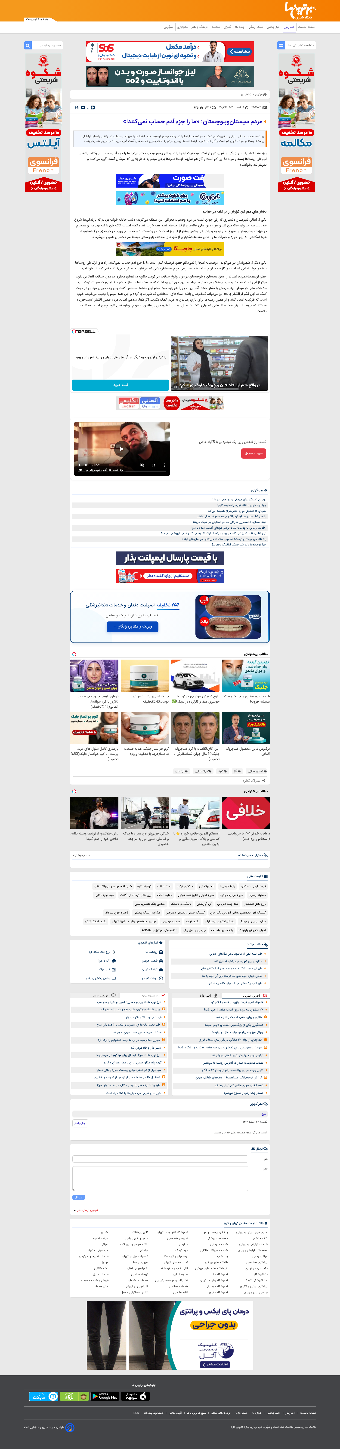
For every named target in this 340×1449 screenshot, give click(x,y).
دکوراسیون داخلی (137, 1268)
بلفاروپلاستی (206, 886)
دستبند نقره (164, 886)
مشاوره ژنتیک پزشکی (147, 912)
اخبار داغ (205, 995)
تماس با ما (241, 1413)
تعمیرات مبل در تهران (135, 1256)
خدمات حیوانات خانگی (214, 1250)
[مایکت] (43, 1397)
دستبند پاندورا (257, 895)
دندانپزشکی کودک (256, 1280)
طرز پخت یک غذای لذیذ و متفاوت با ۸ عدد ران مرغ (128, 1085)
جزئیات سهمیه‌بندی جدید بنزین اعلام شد (136, 1032)
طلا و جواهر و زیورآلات (134, 1244)
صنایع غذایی (180, 1274)
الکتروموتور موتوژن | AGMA (159, 930)
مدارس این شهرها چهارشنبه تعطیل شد (238, 961)
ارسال (79, 1197)
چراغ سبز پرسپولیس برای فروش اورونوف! (237, 1032)
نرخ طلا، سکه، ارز (99, 952)
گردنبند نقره (144, 886)
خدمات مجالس (178, 1286)
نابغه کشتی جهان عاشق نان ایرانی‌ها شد (239, 1085)
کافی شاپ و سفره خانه (174, 1268)
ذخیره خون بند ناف (116, 912)
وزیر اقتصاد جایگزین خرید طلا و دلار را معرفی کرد (130, 1009)
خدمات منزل (100, 1274)
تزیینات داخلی (139, 1274)
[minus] (83, 108)
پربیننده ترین (150, 995)
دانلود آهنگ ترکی (95, 921)
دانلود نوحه (192, 921)
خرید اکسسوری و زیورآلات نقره (113, 886)
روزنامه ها (151, 952)
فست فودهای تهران (176, 1262)
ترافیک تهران (150, 969)
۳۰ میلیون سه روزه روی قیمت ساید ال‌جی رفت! (233, 1010)
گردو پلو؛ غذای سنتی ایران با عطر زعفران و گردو (132, 1062)
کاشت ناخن (260, 1238)
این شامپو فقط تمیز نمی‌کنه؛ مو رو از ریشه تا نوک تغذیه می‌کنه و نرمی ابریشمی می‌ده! (213, 533)
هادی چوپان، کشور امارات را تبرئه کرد (239, 1017)
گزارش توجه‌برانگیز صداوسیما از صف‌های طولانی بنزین (228, 1077)
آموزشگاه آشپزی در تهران (172, 1232)
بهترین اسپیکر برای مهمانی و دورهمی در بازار (238, 499)
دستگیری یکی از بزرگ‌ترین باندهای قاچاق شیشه (233, 1025)
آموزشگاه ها (220, 1274)
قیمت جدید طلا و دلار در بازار (143, 1017)
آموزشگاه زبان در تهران (214, 1280)
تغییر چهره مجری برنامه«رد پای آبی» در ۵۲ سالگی (232, 1070)
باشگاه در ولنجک (181, 904)
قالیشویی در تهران (137, 1286)
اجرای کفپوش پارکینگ (252, 930)
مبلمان (144, 1250)
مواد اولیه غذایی (104, 895)
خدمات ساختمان (138, 1280)
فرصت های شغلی (221, 1413)
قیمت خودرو (150, 960)
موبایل (104, 1262)
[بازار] (74, 1397)
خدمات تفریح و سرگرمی (93, 1256)
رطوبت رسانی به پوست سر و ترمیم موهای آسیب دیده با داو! (229, 528)
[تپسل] (74, 331)
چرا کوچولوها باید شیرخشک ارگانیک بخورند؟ (239, 544)
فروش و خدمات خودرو (94, 1280)
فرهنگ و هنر (200, 27)
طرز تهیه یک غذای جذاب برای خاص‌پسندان (235, 983)
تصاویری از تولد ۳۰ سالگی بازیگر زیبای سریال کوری (230, 1040)
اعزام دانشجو (100, 1238)
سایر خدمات (101, 1286)
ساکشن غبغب (185, 886)
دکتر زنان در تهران (256, 1268)
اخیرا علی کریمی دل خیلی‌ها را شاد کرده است (133, 1093)
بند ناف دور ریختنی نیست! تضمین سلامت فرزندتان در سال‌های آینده (224, 539)
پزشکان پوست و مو (216, 1232)
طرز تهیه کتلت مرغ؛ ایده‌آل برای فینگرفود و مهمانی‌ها (128, 1055)
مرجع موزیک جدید (231, 895)
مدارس (183, 1244)
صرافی (104, 1244)
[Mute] (182, 387)
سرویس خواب (139, 1262)
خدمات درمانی (219, 1244)
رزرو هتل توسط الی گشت (135, 895)
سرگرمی (169, 27)
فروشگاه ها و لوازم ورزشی (211, 1268)
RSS (136, 1413)
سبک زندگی (256, 27)
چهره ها (240, 27)
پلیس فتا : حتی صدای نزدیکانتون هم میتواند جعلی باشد (231, 516)
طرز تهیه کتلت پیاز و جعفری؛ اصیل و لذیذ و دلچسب (129, 1002)
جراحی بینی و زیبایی (255, 1292)
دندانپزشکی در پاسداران (219, 921)
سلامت (216, 27)
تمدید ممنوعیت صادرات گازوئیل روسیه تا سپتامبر (233, 1063)
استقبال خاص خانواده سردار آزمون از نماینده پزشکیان (127, 1077)
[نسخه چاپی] (76, 108)
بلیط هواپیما (227, 886)
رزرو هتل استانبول (255, 904)
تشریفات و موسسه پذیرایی (171, 1280)
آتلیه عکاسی (180, 1292)
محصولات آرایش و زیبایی (252, 1250)
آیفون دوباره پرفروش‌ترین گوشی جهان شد (237, 1055)
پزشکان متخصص (257, 1262)
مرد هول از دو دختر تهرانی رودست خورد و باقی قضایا (128, 1070)
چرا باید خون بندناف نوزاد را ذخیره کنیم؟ (241, 505)
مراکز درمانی (260, 1256)
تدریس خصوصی (177, 1238)
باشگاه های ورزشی (216, 1262)
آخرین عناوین (251, 995)
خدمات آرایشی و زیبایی (253, 1244)
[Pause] (175, 387)
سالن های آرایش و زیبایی (252, 1232)
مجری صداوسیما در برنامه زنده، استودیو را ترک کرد (129, 1040)
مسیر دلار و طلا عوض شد (145, 1047)
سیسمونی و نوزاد (98, 1250)
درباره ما (257, 1413)
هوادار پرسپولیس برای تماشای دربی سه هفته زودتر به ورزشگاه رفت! (220, 1047)
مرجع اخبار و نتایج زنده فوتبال (195, 895)
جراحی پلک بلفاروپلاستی (150, 904)
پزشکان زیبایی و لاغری (254, 1286)
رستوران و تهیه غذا (176, 1256)
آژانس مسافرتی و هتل (134, 1292)
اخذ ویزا (103, 1232)
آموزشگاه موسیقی (217, 1286)
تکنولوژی (183, 27)
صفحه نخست (306, 27)
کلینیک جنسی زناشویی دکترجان (185, 912)
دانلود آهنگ (164, 895)
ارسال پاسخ (80, 1123)
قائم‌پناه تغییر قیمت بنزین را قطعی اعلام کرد (236, 1002)
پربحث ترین (100, 995)
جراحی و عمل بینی (194, 930)
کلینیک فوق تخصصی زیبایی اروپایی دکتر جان (238, 912)
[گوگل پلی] (104, 1397)
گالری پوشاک (140, 1232)
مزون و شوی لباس (136, 1238)
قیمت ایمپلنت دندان (253, 886)
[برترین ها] (298, 11)
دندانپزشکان (260, 1274)
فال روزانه (104, 969)
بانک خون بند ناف (222, 930)
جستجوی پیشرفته (153, 1413)
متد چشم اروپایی (227, 904)
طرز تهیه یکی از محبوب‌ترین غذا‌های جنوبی (235, 954)
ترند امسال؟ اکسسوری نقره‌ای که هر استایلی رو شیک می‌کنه (229, 522)
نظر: (265, 1168)
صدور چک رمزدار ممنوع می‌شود (243, 1093)
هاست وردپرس (170, 921)
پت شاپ (222, 1256)
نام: (266, 1159)
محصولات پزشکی (217, 1238)
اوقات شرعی (150, 978)
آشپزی (228, 27)
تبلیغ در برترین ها (196, 1413)
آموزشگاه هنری (218, 1292)
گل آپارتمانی (204, 904)
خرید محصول (253, 453)
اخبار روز (289, 27)
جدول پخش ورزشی (98, 978)
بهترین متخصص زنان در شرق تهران (134, 921)
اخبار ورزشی (274, 27)
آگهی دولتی (175, 1413)
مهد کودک (182, 1250)
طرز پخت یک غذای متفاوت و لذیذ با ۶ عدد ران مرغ (128, 1024)
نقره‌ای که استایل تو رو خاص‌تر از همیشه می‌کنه (237, 511)
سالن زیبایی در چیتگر (253, 921)
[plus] (93, 107)
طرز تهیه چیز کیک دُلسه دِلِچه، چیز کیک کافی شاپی (231, 968)
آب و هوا (104, 960)
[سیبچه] (135, 1397)
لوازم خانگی (101, 1268)
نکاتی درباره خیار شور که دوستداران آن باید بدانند (231, 976)
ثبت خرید (120, 385)
